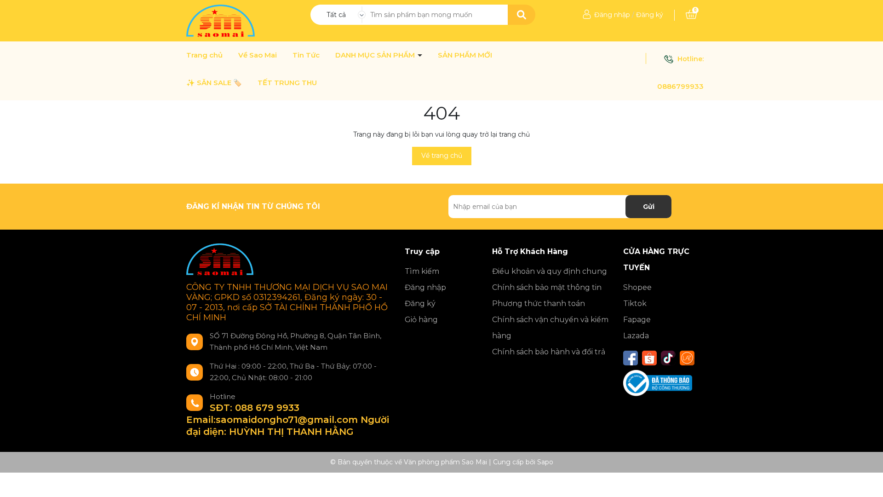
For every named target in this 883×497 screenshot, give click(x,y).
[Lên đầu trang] (867, 481)
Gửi (648, 206)
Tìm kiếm (422, 271)
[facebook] (630, 358)
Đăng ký (649, 15)
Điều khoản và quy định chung (549, 271)
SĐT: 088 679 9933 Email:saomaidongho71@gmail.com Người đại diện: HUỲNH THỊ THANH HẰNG (287, 419)
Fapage (637, 319)
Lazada (636, 335)
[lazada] (687, 358)
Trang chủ (204, 55)
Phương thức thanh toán (538, 303)
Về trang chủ (441, 155)
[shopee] (649, 358)
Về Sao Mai (257, 55)
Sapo (545, 462)
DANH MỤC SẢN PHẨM (376, 55)
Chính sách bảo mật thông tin (547, 287)
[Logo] (221, 20)
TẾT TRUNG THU (287, 83)
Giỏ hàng (421, 319)
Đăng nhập (612, 15)
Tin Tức (306, 55)
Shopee (637, 287)
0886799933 (680, 86)
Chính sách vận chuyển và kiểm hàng (550, 327)
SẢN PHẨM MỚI (465, 55)
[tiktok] (668, 358)
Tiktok (635, 303)
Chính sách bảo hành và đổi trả (548, 351)
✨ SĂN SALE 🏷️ (214, 83)
